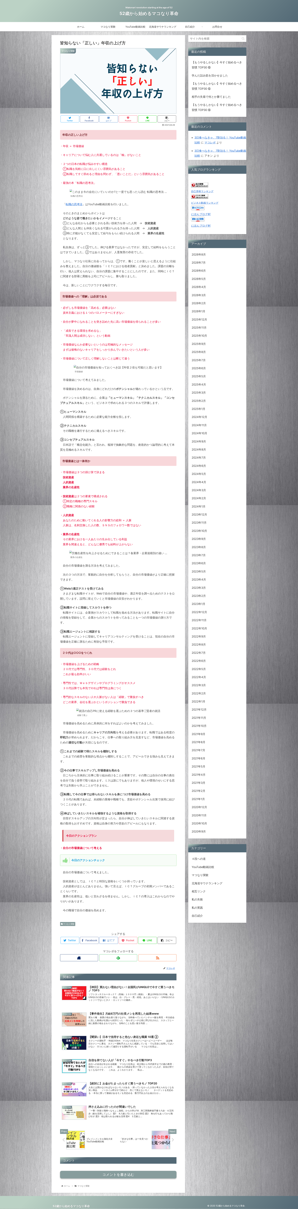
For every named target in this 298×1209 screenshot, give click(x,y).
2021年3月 (198, 782)
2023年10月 (199, 530)
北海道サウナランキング (207, 883)
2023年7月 (199, 555)
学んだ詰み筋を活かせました (210, 75)
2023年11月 (199, 522)
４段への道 (199, 859)
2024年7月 (199, 457)
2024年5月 (199, 474)
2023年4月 (199, 579)
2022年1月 (198, 701)
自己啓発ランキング (202, 191)
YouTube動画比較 (203, 867)
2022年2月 (199, 693)
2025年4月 (199, 384)
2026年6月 (199, 270)
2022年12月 (199, 612)
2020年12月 (199, 807)
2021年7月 (198, 750)
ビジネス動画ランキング (204, 202)
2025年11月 (199, 327)
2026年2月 (199, 303)
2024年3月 (199, 490)
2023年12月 (199, 514)
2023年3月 (199, 587)
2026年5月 (199, 278)
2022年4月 (199, 677)
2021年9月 (198, 734)
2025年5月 (199, 376)
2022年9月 (199, 636)
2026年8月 (199, 254)
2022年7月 (199, 652)
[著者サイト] (79, 957)
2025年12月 (199, 319)
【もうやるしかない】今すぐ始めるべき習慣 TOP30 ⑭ (217, 107)
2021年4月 (198, 774)
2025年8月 (199, 352)
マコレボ (210, 142)
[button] (243, 38)
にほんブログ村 (201, 214)
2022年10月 (199, 628)
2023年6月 (199, 563)
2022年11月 (199, 620)
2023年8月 (199, 547)
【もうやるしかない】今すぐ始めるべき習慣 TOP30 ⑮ (217, 86)
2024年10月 (199, 433)
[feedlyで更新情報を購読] (118, 957)
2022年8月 (199, 644)
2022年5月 (199, 669)
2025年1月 (198, 408)
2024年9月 (199, 441)
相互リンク (199, 891)
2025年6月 (199, 368)
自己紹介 (197, 915)
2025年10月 (199, 335)
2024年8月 (199, 449)
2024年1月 (198, 506)
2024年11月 (199, 425)
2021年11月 (199, 717)
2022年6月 (199, 660)
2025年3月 (199, 392)
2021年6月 (198, 758)
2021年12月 (199, 709)
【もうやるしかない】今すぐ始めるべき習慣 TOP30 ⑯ (217, 65)
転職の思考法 (74, 204)
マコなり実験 (68, 924)
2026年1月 (198, 311)
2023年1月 (198, 604)
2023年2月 (199, 595)
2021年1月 (198, 799)
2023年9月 (199, 539)
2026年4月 (199, 287)
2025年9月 (199, 343)
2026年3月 (199, 295)
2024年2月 (199, 498)
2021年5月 (198, 766)
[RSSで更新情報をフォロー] (157, 957)
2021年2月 (198, 790)
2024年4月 (199, 482)
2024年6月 (199, 465)
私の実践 (197, 907)
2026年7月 (199, 262)
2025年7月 (199, 360)
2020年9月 (199, 831)
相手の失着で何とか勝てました (211, 96)
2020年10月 (199, 823)
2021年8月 (198, 742)
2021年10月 (199, 725)
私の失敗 (197, 899)
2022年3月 (199, 685)
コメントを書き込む (118, 1175)
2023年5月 (199, 571)
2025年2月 (199, 400)
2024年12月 (199, 417)
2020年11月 (199, 815)
